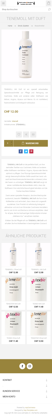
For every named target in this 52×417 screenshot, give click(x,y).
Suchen (49, 9)
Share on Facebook (21, 151)
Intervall (15, 121)
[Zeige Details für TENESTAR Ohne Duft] (39, 323)
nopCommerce (30, 408)
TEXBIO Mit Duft (39, 304)
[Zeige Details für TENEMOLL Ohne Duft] (13, 255)
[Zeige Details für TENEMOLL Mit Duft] (39, 255)
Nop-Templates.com (30, 410)
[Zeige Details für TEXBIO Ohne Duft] (13, 323)
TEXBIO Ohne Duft (13, 338)
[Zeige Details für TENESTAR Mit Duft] (13, 289)
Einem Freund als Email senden (33, 134)
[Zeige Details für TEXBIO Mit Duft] (39, 289)
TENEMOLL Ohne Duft (13, 269)
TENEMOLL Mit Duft (38, 269)
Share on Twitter (26, 151)
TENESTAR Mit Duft (13, 304)
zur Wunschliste (19, 134)
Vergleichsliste (26, 134)
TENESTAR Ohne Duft (39, 338)
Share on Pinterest (31, 151)
